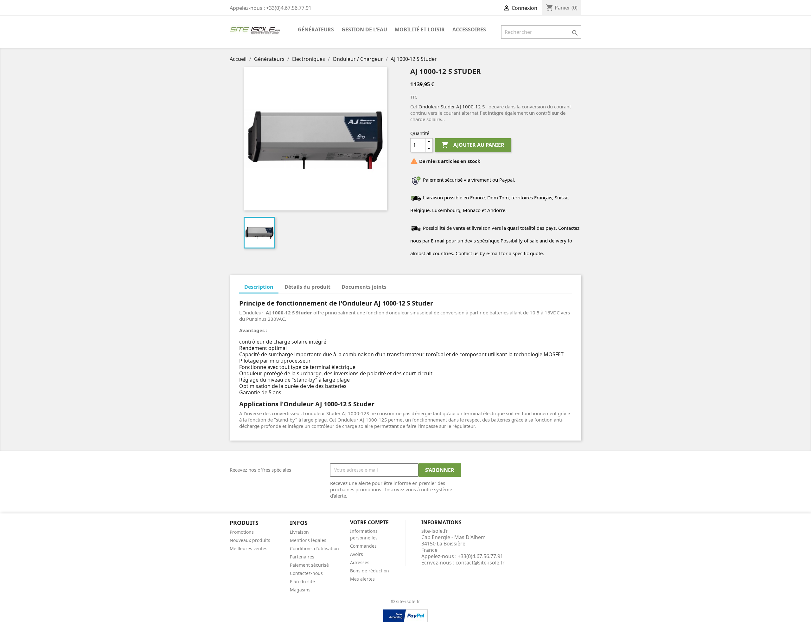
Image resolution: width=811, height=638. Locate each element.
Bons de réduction (369, 571)
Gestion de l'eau (364, 29)
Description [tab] (258, 286)
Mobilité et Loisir (420, 29)
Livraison (299, 532)
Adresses (359, 562)
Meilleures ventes (248, 548)
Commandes (363, 546)
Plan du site (302, 581)
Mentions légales (308, 540)
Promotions (242, 532)
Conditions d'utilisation (314, 548)
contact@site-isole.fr (480, 562)
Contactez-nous (306, 573)
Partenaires (302, 557)
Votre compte (369, 522)
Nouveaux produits (250, 540)
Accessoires (469, 29)
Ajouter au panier (472, 145)
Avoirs (356, 554)
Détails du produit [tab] (307, 286)
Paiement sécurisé (309, 565)
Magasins (300, 590)
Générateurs (316, 29)
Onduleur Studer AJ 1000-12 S (451, 106)
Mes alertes (362, 579)
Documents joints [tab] (364, 286)
